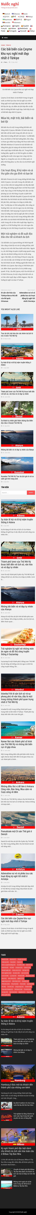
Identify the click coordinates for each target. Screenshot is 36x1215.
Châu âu (5, 962)
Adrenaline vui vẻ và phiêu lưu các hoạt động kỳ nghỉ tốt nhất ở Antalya (17, 876)
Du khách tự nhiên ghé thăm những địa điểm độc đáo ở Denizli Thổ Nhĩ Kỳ (17, 421)
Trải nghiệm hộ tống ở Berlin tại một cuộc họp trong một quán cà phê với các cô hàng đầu (23, 1116)
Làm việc (25, 973)
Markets (21, 976)
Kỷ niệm (16, 973)
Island (27, 967)
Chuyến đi (22, 959)
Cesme (3, 45)
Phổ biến (6, 984)
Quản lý (30, 984)
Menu (6, 38)
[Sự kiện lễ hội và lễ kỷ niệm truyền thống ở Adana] (18, 1009)
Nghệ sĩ (21, 978)
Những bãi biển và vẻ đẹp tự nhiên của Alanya (17, 450)
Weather (22, 992)
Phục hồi (14, 984)
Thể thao (18, 989)
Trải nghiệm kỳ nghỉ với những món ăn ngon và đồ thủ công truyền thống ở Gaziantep (17, 651)
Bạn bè (13, 959)
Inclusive (19, 967)
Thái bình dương (7, 989)
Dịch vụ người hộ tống (8, 965)
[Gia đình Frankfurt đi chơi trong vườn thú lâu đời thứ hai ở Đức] (6, 1103)
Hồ (12, 967)
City (12, 962)
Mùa (4, 978)
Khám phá (16, 970)
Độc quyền (6, 995)
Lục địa (13, 976)
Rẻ (4, 986)
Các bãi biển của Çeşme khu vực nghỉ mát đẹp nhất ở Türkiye (16, 920)
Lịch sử (5, 976)
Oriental (25, 981)
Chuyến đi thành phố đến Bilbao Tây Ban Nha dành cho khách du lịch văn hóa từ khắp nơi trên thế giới (24, 1172)
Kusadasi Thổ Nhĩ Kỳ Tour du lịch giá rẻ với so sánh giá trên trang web (17, 477)
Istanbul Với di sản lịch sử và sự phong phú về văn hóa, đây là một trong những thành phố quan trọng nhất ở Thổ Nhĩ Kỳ (17, 698)
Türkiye (8, 45)
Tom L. (6, 62)
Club (19, 962)
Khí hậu (26, 970)
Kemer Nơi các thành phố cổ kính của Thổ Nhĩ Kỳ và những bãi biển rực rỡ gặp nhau (16, 744)
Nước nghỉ (10, 3)
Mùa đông (12, 978)
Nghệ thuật (6, 981)
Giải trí (29, 965)
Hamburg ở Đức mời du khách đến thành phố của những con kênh (17, 1086)
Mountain (30, 976)
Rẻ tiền (10, 986)
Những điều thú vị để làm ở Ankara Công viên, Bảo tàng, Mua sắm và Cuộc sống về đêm (17, 789)
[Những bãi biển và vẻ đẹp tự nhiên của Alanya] (6, 1050)
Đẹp (29, 992)
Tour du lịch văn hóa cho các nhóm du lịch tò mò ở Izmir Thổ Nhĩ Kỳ (17, 334)
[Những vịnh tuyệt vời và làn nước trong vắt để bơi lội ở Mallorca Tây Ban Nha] (6, 1182)
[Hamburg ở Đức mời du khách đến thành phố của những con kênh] (18, 1073)
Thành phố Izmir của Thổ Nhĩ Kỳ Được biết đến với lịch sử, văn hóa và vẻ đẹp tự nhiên (17, 392)
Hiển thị (5, 967)
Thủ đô (27, 989)
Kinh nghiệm (6, 973)
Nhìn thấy (16, 981)
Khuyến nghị (6, 970)
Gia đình (20, 965)
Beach (5, 959)
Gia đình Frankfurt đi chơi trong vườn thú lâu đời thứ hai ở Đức (23, 1104)
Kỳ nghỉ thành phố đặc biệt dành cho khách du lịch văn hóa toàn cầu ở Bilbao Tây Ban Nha (17, 1151)
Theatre (28, 986)
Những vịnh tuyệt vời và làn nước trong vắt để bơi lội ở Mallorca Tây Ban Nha (22, 1184)
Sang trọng (19, 986)
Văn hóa (13, 992)
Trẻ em (5, 992)
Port (22, 984)
